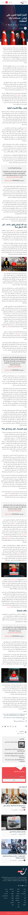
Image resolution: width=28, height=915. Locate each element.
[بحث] (11, 2)
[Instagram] (21, 885)
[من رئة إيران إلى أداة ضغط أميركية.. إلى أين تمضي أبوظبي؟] (14, 796)
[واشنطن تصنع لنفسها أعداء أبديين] (14, 822)
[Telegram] (19, 885)
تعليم (25, 902)
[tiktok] (18, 885)
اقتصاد (18, 889)
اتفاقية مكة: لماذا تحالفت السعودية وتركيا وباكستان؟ (14, 753)
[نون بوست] (22, 2)
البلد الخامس (24, 534)
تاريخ (25, 898)
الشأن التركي (6, 715)
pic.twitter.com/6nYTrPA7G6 (14, 366)
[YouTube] (22, 885)
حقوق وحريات (23, 893)
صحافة (18, 891)
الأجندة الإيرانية (22, 714)
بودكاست (12, 898)
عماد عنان (21, 810)
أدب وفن (18, 893)
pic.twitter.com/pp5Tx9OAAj (14, 510)
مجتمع (25, 891)
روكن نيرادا (15, 230)
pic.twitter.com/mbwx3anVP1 (15, 632)
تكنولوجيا (24, 904)
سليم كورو (9, 607)
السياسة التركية (8, 717)
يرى (3, 378)
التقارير (16, 333)
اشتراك (14, 780)
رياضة (25, 900)
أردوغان (21, 554)
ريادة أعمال (17, 895)
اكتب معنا (6, 893)
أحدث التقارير (12, 889)
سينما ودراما (17, 900)
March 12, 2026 (8, 180)
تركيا (12, 82)
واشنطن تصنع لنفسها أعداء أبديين (11, 742)
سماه (7, 326)
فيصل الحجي (20, 860)
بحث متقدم (6, 898)
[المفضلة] (6, 2)
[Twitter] (24, 885)
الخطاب (10, 493)
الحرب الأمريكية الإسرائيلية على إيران (12, 714)
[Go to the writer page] (25, 732)
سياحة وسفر (17, 898)
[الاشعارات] (9, 2)
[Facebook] (25, 885)
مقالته (4, 186)
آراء (25, 895)
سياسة (25, 889)
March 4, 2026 (8, 370)
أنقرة (26, 70)
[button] (25, 2)
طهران (10, 59)
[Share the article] (21, 25)
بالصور (13, 904)
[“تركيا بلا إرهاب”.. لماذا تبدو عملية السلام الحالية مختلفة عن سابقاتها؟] (14, 846)
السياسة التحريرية (5, 895)
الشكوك (7, 538)
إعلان (18, 95)
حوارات (12, 895)
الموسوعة (12, 902)
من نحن (6, 889)
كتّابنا (7, 891)
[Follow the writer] (16, 731)
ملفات (13, 891)
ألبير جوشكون (13, 579)
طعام (18, 902)
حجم (15, 523)
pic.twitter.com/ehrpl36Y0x (13, 177)
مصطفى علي (21, 28)
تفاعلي (12, 900)
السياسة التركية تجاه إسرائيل (14, 715)
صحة (18, 904)
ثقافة (18, 907)
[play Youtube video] (14, 264)
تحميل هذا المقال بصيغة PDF (19, 721)
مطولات (12, 893)
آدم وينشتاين (20, 834)
